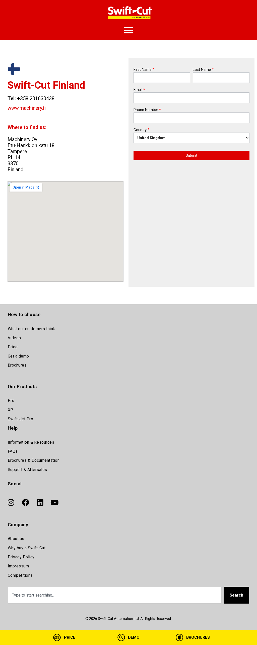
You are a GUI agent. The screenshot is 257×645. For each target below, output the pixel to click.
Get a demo (18, 356)
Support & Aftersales (27, 469)
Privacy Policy (21, 557)
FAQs (13, 451)
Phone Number (147, 110)
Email (139, 90)
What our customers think (31, 328)
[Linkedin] (40, 502)
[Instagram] (11, 502)
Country (141, 130)
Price (13, 346)
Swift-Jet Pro (20, 419)
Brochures (17, 365)
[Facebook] (25, 502)
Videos (14, 337)
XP (10, 409)
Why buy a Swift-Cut (27, 548)
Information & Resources (31, 442)
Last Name (203, 70)
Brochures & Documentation (34, 460)
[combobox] (115, 595)
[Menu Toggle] (128, 30)
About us (16, 538)
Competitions (20, 575)
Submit (191, 155)
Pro (11, 400)
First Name (144, 70)
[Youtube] (54, 502)
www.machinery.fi (27, 108)
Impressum (18, 566)
